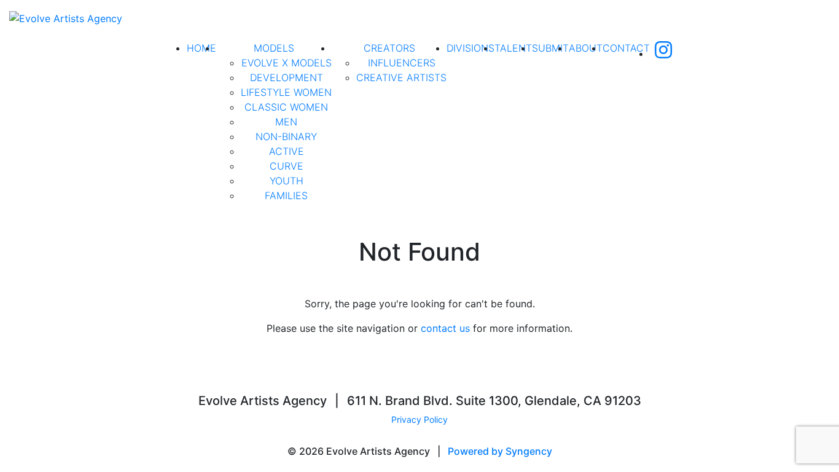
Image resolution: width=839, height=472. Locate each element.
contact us (445, 328)
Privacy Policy (419, 419)
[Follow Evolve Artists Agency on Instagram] (663, 53)
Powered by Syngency (500, 451)
